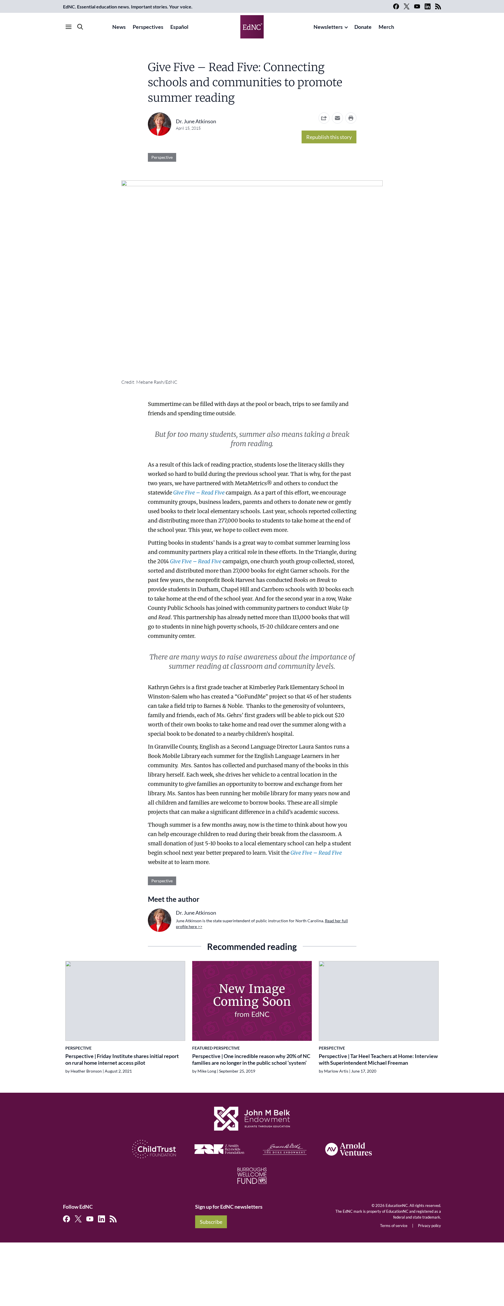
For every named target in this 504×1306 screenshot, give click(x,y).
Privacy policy (429, 1225)
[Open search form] (80, 26)
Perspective (162, 157)
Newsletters (328, 27)
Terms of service (393, 1225)
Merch (386, 27)
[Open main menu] (68, 26)
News (119, 27)
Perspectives (148, 27)
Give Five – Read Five (195, 561)
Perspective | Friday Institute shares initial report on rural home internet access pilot (122, 1059)
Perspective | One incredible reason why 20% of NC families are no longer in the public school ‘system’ (251, 1059)
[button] (337, 118)
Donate (363, 27)
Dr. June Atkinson (196, 121)
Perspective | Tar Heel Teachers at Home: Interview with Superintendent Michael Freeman (378, 1059)
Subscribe (211, 1222)
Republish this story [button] (329, 137)
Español (179, 27)
